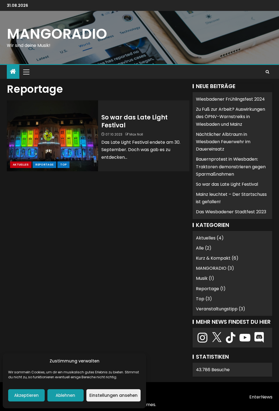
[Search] (267, 72)
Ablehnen (65, 395)
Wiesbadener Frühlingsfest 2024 (230, 99)
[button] (25, 72)
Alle (200, 248)
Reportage (44, 165)
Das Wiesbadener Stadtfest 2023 (231, 212)
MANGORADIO (57, 34)
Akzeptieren (26, 395)
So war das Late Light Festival (134, 121)
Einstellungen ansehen (113, 395)
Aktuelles (21, 165)
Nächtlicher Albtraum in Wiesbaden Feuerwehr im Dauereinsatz (223, 141)
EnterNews (260, 397)
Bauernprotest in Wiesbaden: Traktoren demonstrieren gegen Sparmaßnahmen (231, 166)
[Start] (13, 71)
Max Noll (136, 134)
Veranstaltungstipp (217, 309)
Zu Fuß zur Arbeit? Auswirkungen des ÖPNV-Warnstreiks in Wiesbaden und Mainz (230, 116)
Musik (202, 278)
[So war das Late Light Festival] (52, 135)
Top (63, 165)
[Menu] (25, 72)
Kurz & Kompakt (213, 258)
